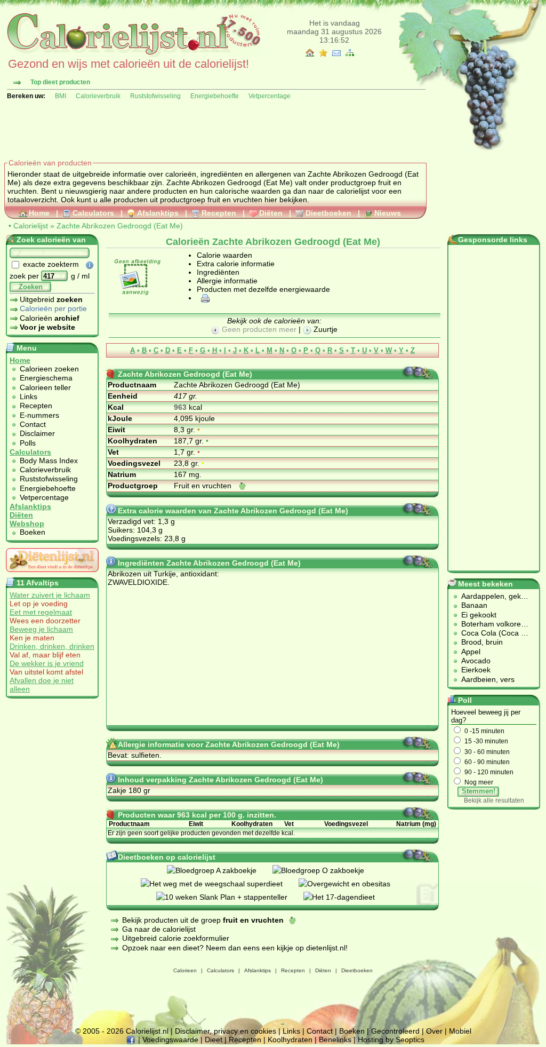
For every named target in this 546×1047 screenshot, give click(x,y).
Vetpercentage (269, 96)
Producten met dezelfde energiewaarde (263, 289)
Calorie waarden (224, 255)
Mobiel (460, 1031)
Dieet (213, 1039)
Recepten (219, 213)
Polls (28, 443)
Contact (33, 424)
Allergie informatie (227, 280)
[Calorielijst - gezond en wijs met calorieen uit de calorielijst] (132, 54)
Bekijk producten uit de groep (203, 920)
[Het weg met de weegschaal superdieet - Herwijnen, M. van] (220, 883)
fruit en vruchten (234, 199)
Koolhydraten (290, 1039)
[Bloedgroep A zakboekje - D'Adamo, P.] (219, 870)
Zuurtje (324, 329)
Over (434, 1031)
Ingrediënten (218, 272)
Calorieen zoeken (49, 368)
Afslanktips (158, 213)
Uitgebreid (51, 299)
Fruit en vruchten (204, 485)
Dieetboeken (328, 213)
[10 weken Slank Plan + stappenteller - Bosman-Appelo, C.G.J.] (229, 897)
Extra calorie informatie (236, 263)
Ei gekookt (478, 614)
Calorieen (185, 970)
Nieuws (387, 213)
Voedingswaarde (170, 1039)
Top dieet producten (60, 82)
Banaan (474, 605)
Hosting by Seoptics (391, 1039)
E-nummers (39, 415)
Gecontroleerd (395, 1031)
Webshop (27, 523)
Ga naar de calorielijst (159, 929)
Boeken (32, 532)
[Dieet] (52, 574)
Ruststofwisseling (155, 96)
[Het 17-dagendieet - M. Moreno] (347, 897)
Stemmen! (478, 791)
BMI (60, 96)
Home (39, 213)
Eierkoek (476, 669)
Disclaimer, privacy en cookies (225, 1031)
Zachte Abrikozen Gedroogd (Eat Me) (120, 225)
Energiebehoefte (214, 96)
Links (28, 396)
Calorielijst (30, 225)
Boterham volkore (491, 624)
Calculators (93, 213)
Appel (470, 651)
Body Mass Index (49, 460)
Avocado (476, 660)
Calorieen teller (45, 387)
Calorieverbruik (98, 96)
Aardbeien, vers (488, 679)
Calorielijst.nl (147, 1031)
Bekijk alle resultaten (494, 800)
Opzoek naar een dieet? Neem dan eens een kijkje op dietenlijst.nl (234, 947)
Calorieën (49, 318)
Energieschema (46, 378)
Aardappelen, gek (491, 596)
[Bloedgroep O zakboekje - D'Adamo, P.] (326, 870)
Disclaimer (37, 433)
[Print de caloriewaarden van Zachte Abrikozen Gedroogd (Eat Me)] (204, 298)
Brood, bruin (482, 642)
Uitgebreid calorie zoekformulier (175, 938)
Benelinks (335, 1039)
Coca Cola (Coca (491, 633)
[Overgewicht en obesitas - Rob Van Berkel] (352, 883)
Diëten (271, 213)
